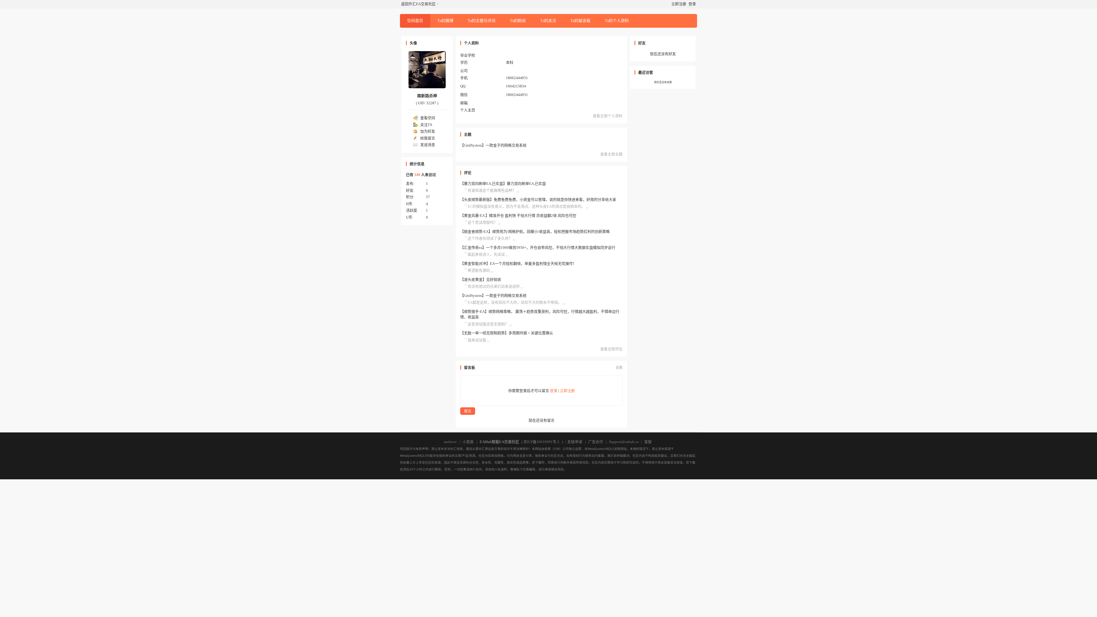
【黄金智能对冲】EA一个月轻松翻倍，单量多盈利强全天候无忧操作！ (518, 263)
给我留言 (427, 138)
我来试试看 (477, 340)
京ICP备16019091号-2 (541, 442)
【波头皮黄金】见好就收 (480, 279)
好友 (642, 43)
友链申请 (574, 442)
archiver (450, 442)
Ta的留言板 (580, 21)
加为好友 (427, 131)
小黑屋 (468, 442)
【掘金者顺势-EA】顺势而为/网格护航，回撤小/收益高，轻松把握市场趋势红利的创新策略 (535, 231)
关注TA (426, 125)
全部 (619, 368)
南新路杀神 (427, 96)
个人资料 (471, 43)
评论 (467, 173)
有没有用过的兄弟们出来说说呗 (494, 286)
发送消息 (427, 145)
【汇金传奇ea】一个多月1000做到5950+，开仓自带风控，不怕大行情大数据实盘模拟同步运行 (537, 247)
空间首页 (415, 21)
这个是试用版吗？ (482, 222)
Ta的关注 (548, 21)
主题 (467, 134)
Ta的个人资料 (617, 21)
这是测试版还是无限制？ (488, 324)
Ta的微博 (445, 21)
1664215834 (516, 86)
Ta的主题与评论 (482, 21)
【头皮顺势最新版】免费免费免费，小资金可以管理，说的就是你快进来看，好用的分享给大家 (538, 199)
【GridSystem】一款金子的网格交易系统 (493, 145)
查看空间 (427, 118)
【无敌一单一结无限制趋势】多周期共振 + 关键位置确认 (506, 333)
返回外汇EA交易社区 (418, 4)
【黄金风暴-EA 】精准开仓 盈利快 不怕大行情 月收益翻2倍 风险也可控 (518, 215)
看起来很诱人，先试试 (486, 254)
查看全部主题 (611, 154)
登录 (692, 4)
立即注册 (678, 4)
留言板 (469, 367)
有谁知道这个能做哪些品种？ (492, 190)
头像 (413, 43)
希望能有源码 (479, 270)
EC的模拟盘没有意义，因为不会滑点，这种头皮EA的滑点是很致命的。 (526, 206)
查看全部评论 (611, 349)
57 (428, 197)
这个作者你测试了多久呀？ (490, 238)
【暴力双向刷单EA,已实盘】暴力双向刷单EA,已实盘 (503, 183)
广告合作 (595, 442)
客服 (648, 442)
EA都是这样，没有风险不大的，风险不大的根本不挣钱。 (515, 302)
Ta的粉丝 (518, 21)
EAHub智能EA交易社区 (499, 442)
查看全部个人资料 (607, 116)
